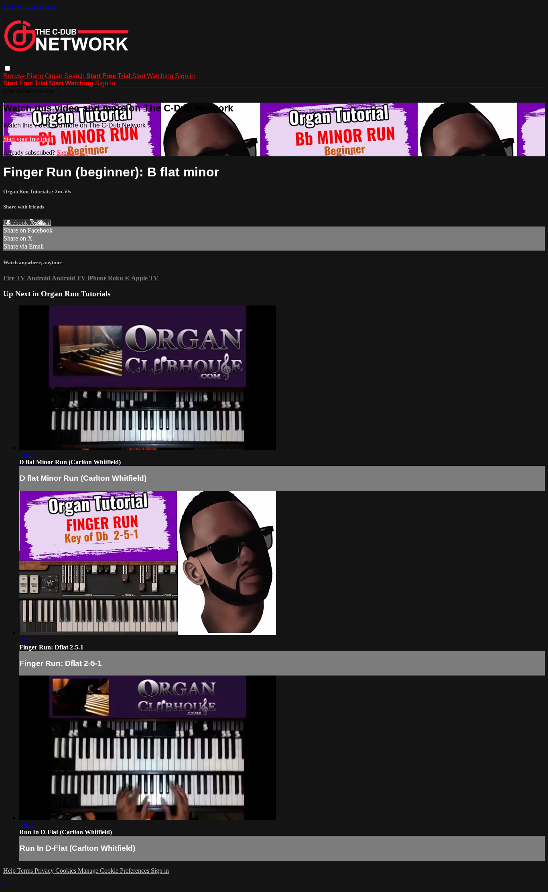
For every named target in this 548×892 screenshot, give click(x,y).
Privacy (45, 870)
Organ (54, 76)
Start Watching (153, 76)
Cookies (66, 870)
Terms (26, 870)
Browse (14, 76)
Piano (35, 76)
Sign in (185, 76)
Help (10, 870)
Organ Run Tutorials (27, 191)
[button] (7, 68)
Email (43, 222)
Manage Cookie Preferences (114, 870)
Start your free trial (27, 139)
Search (75, 76)
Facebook (16, 222)
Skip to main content (29, 6)
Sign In (105, 83)
